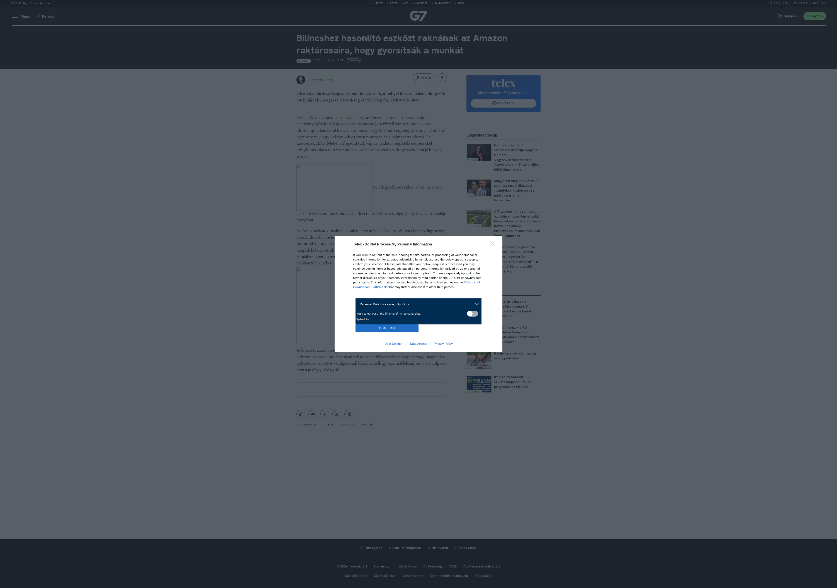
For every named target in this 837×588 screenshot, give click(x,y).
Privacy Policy (443, 343)
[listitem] (417, 304)
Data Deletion (393, 343)
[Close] (494, 244)
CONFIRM (387, 328)
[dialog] (418, 294)
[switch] (472, 314)
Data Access (418, 343)
